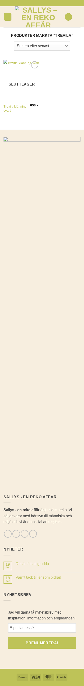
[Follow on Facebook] (35, 3)
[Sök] (68, 17)
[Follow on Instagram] (39, 3)
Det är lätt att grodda (32, 564)
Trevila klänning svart (15, 108)
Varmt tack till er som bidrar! (38, 577)
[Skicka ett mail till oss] (44, 3)
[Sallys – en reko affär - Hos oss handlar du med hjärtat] (38, 16)
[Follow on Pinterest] (48, 3)
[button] (7, 17)
